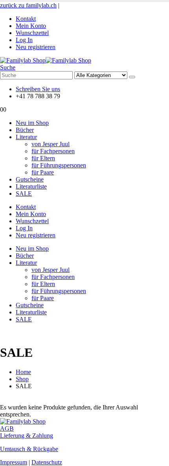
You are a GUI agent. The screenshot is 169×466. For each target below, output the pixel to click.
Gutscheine (30, 179)
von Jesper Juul (50, 144)
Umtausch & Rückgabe (29, 449)
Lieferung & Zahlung (26, 435)
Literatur (26, 137)
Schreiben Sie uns (38, 89)
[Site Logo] (45, 60)
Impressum (13, 462)
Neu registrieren (35, 47)
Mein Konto (31, 25)
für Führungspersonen (58, 165)
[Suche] (132, 77)
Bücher (25, 130)
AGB (7, 428)
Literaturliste (31, 186)
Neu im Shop (32, 122)
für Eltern (43, 158)
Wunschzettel (32, 32)
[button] (7, 67)
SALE (24, 193)
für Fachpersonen (53, 151)
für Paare (42, 172)
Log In (24, 40)
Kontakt (26, 18)
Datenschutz (46, 462)
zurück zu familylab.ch (28, 5)
